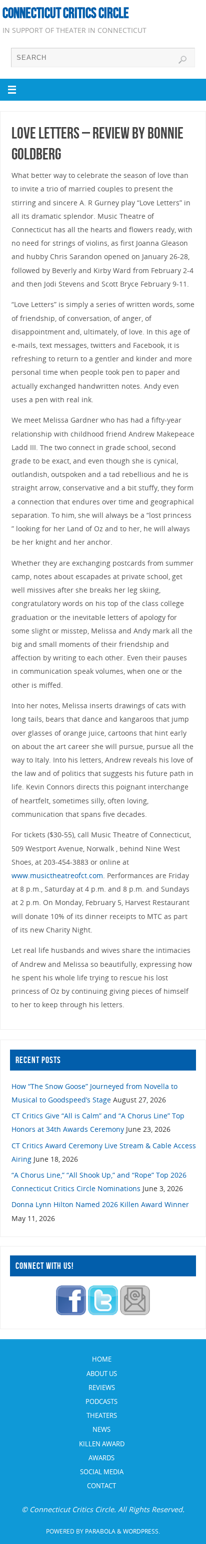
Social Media (102, 1471)
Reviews (101, 1387)
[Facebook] (71, 1312)
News (101, 1429)
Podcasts (102, 1401)
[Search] (183, 60)
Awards (101, 1457)
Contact (101, 1485)
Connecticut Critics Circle (65, 13)
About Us (101, 1373)
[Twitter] (103, 1312)
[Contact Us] (135, 1312)
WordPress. (141, 1531)
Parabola (100, 1531)
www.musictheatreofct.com (57, 875)
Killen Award (101, 1443)
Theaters (101, 1415)
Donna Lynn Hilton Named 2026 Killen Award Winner (100, 1204)
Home (102, 1359)
